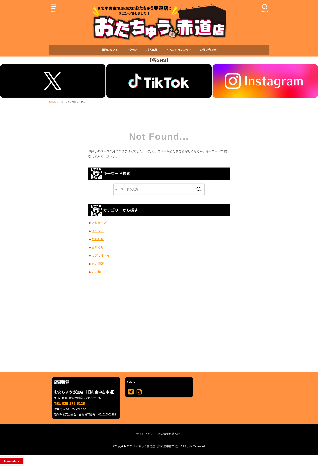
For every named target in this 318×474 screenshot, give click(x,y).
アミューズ (99, 222)
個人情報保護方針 (169, 433)
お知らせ (98, 239)
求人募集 (152, 49)
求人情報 (98, 263)
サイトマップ (144, 433)
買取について (109, 49)
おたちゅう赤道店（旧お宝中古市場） (156, 446)
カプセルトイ (101, 255)
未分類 (96, 272)
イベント (98, 231)
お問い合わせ (208, 49)
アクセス (132, 49)
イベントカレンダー (178, 49)
